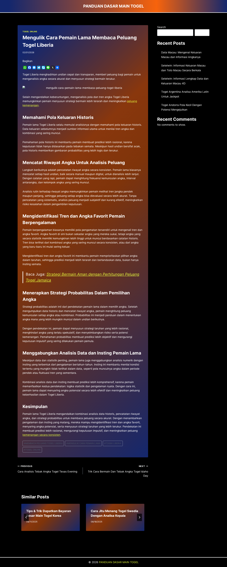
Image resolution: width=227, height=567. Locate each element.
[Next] (139, 517)
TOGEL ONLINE (30, 31)
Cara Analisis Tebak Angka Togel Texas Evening (47, 469)
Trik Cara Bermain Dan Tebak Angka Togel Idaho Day (118, 471)
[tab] (76, 533)
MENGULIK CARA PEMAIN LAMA (83, 443)
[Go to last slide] (26, 517)
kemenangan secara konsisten (41, 434)
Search (161, 27)
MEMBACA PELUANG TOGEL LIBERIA (43, 443)
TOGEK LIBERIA (112, 443)
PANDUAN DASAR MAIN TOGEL (119, 562)
